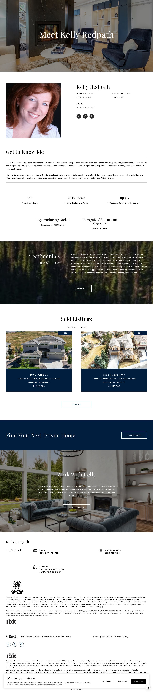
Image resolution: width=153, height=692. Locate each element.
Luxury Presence (62, 636)
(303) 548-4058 (83, 97)
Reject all (107, 681)
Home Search (134, 435)
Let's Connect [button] (76, 508)
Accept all (138, 681)
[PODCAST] (85, 116)
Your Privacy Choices (76, 689)
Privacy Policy (121, 636)
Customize (122, 681)
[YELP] (91, 116)
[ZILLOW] (78, 116)
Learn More (48, 615)
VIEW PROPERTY (39, 361)
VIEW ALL (81, 288)
